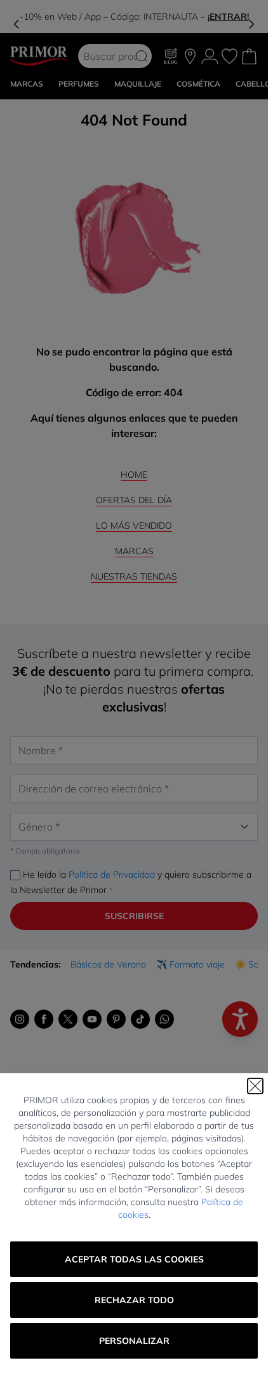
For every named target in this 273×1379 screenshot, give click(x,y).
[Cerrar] (255, 1086)
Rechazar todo (134, 1300)
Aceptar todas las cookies (134, 1259)
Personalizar (134, 1341)
